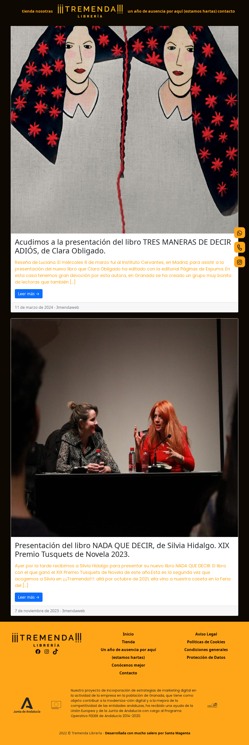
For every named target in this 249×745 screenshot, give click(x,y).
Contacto (226, 11)
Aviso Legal (206, 634)
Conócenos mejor (128, 665)
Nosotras (44, 11)
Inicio (128, 634)
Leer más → (28, 293)
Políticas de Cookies (206, 642)
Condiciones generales (206, 649)
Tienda (28, 11)
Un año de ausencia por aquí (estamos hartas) (172, 11)
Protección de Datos (206, 657)
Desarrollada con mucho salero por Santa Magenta (147, 733)
